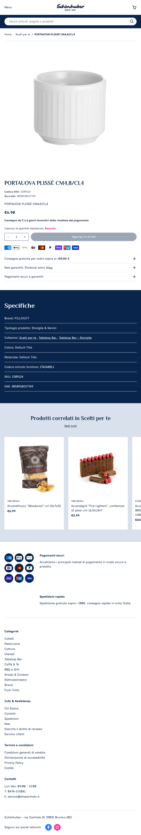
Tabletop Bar (48, 337)
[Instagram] (57, 827)
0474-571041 (17, 791)
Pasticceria (12, 644)
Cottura (9, 649)
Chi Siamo (11, 708)
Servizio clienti (14, 734)
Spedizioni (11, 718)
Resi (7, 724)
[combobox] (70, 21)
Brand (8, 685)
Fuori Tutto (11, 690)
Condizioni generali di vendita (24, 752)
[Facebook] (48, 827)
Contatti (10, 713)
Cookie (9, 768)
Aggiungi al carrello (84, 236)
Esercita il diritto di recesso (23, 729)
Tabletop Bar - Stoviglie (75, 337)
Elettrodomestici (15, 680)
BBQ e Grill (11, 669)
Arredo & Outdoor (16, 674)
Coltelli (9, 638)
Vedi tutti (70, 426)
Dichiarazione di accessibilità (24, 757)
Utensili (9, 654)
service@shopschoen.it (23, 796)
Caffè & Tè (11, 664)
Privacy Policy (13, 762)
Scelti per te (28, 337)
